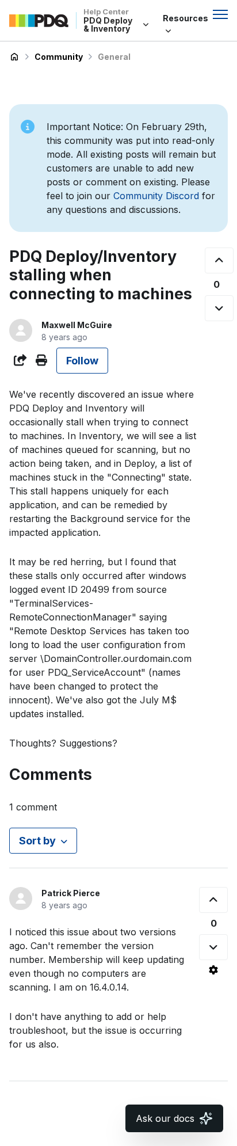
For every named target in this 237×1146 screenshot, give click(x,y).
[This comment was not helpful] (213, 947)
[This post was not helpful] (219, 308)
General (114, 57)
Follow (82, 361)
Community (59, 57)
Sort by (37, 841)
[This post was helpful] (219, 260)
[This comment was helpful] (213, 900)
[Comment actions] (213, 970)
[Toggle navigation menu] (220, 14)
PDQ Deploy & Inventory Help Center (14, 57)
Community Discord (156, 195)
